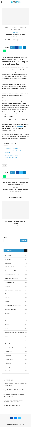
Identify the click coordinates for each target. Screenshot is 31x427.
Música (16, 324)
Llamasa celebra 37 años (11, 155)
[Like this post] (13, 47)
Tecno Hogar (16, 351)
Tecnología (16, 363)
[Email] (15, 418)
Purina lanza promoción (11, 157)
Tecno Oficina (16, 359)
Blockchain (16, 263)
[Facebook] (11, 418)
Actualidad (16, 255)
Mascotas (16, 320)
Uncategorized (16, 367)
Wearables (16, 370)
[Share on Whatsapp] (4, 51)
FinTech (16, 297)
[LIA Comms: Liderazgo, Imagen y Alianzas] (15, 210)
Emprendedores (16, 282)
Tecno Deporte (16, 347)
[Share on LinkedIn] (24, 47)
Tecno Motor (16, 355)
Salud (16, 336)
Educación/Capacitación (16, 278)
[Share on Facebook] (17, 47)
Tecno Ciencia (16, 344)
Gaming (16, 301)
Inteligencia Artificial (16, 309)
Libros (16, 317)
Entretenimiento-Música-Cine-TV (16, 290)
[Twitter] (19, 418)
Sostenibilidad (16, 340)
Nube (16, 328)
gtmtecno (7, 39)
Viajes (4, 165)
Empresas (14, 27)
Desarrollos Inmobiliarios (16, 271)
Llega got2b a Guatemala (11, 148)
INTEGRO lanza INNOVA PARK (12, 405)
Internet (16, 313)
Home (6, 27)
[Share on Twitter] (20, 47)
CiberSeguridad (16, 267)
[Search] (29, 2)
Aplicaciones (16, 259)
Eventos (16, 294)
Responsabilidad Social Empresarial (16, 332)
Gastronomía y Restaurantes (16, 305)
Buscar (5, 237)
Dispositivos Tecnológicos (16, 274)
